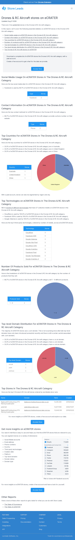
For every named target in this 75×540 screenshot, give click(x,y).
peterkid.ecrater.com (31, 407)
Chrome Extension (44, 2)
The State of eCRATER (12, 507)
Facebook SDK (31, 236)
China (11, 178)
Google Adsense (31, 239)
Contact (41, 522)
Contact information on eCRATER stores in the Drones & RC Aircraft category (31, 37)
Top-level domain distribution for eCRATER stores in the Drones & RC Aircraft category (34, 47)
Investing (5, 522)
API (3, 529)
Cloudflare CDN (31, 246)
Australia (12, 171)
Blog (40, 529)
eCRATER (16, 25)
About (41, 518)
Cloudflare (29, 233)
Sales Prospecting (8, 518)
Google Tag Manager (33, 256)
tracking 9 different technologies (17, 208)
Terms (59, 522)
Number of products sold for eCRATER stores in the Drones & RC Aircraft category (33, 42)
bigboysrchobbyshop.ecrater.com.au (37, 410)
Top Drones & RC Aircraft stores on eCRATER (20, 50)
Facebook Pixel (31, 252)
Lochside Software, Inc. (10, 536)
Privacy (60, 518)
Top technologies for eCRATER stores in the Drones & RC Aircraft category (30, 45)
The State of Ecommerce (13, 504)
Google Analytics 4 (32, 259)
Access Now (37, 69)
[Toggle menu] (72, 8)
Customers (42, 526)
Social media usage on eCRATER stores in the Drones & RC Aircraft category (31, 35)
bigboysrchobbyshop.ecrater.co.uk (36, 402)
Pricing (23, 518)
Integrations (6, 526)
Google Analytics (31, 249)
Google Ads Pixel (32, 242)
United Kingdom (14, 175)
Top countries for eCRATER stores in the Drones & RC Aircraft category (29, 40)
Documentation (26, 522)
